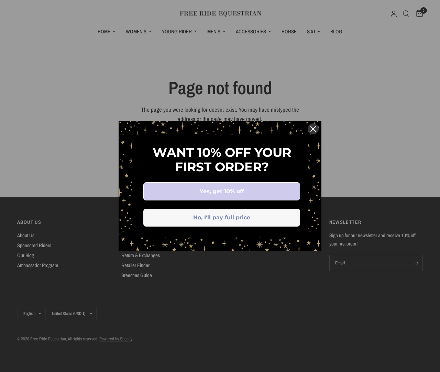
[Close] (313, 129)
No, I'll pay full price (221, 217)
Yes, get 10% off (222, 191)
